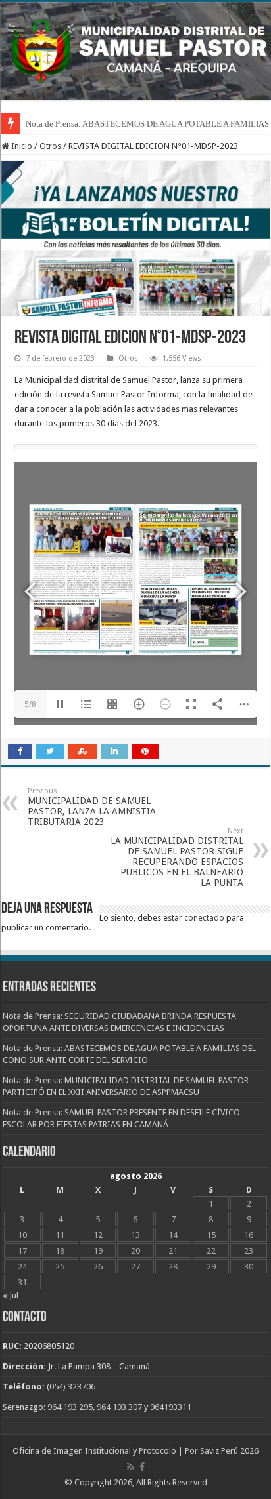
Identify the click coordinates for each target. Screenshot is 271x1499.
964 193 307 (119, 1407)
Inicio (20, 146)
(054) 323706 (71, 1386)
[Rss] (131, 1467)
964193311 (170, 1407)
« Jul (10, 1295)
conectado (204, 918)
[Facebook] (142, 1467)
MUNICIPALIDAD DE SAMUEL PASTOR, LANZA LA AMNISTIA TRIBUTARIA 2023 (92, 807)
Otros (50, 146)
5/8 (30, 704)
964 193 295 (70, 1407)
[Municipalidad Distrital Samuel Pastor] (135, 48)
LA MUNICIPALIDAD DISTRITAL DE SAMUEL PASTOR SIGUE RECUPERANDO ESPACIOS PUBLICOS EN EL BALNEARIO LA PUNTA (177, 857)
